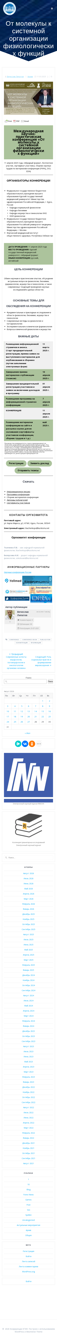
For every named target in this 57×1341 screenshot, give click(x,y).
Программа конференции (18, 494)
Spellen (28, 1215)
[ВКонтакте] (25, 744)
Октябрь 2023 (28, 1036)
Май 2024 (28, 1005)
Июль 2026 (28, 878)
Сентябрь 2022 (28, 1102)
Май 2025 (28, 949)
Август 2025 (28, 934)
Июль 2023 (28, 1051)
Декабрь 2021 (28, 1143)
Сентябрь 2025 (28, 929)
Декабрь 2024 (28, 975)
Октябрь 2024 (28, 985)
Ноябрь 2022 (28, 1092)
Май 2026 (28, 888)
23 (49, 716)
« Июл (27, 733)
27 (28, 721)
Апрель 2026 (28, 893)
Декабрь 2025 (28, 914)
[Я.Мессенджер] (18, 744)
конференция (22, 643)
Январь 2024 (28, 1026)
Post (28, 1204)
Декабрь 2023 (28, 1031)
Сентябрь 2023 (28, 1041)
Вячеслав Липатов (15, 76)
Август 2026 (28, 873)
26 (22, 721)
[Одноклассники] (32, 744)
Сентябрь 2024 (28, 990)
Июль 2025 (28, 939)
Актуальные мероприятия (28, 1225)
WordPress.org (28, 1271)
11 (15, 711)
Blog (28, 1189)
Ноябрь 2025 (28, 919)
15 (42, 711)
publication (45, 640)
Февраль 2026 (28, 904)
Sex (28, 1210)
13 (28, 711)
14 (35, 711)
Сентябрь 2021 (28, 1158)
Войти (28, 1256)
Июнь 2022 (28, 1117)
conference (14, 640)
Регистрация (28, 1251)
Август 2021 (28, 1163)
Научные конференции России (17, 572)
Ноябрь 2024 (28, 980)
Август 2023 (28, 1046)
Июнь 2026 (28, 883)
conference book (29, 640)
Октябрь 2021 (28, 1153)
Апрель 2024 (28, 1010)
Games (28, 1199)
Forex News (28, 1194)
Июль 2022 (28, 1112)
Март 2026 (28, 899)
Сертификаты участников (18, 503)
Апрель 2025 (28, 954)
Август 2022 (28, 1107)
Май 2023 (28, 1061)
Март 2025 (28, 960)
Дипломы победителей (17, 500)
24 (8, 721)
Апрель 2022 (28, 1122)
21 (35, 716)
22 (42, 716)
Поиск (28, 677)
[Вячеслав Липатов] (10, 615)
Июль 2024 (28, 1000)
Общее (28, 1235)
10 (8, 711)
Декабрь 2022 (28, 1087)
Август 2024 (28, 995)
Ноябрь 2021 (28, 1148)
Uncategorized (28, 1220)
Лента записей (28, 1261)
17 (8, 716)
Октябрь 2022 (28, 1097)
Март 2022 (28, 1127)
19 (22, 716)
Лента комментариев (28, 1266)
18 (15, 716)
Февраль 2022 (28, 1133)
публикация (36, 643)
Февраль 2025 (28, 965)
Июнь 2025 (28, 944)
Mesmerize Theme (34, 1331)
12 (22, 711)
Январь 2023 (28, 1082)
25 (15, 721)
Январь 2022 (28, 1138)
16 (49, 711)
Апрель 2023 (28, 1066)
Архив (30, 76)
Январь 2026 (28, 909)
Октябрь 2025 (28, 924)
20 (28, 716)
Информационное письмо (18, 491)
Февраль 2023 (28, 1077)
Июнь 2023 (28, 1056)
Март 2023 (28, 1072)
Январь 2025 (28, 970)
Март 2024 (28, 1016)
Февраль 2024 (28, 1021)
